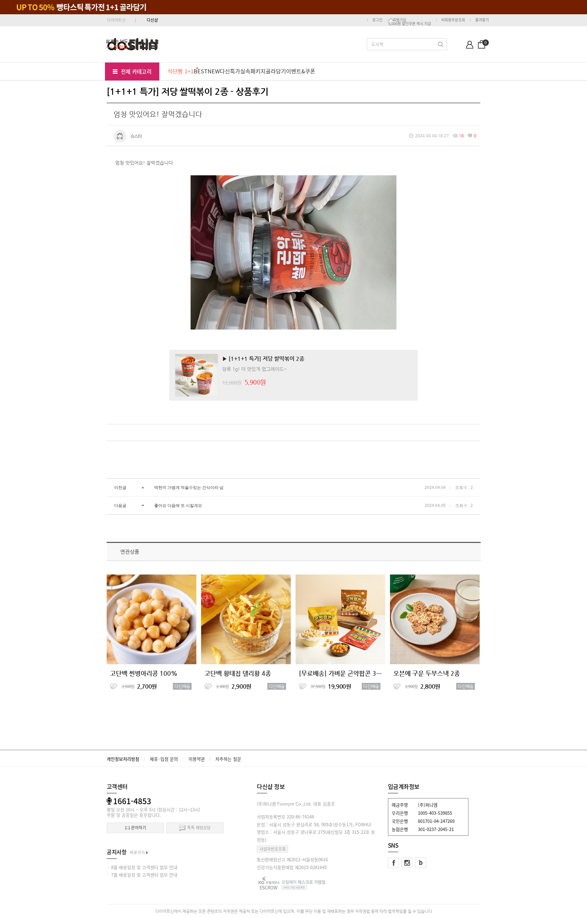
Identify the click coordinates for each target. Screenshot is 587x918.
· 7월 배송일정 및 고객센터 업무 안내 (142, 874)
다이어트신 (116, 20)
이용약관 (197, 759)
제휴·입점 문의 (164, 759)
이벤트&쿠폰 (300, 71)
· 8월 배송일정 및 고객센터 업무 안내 (142, 867)
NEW (214, 71)
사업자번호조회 (273, 849)
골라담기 (276, 71)
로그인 (377, 20)
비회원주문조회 (453, 20)
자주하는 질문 (228, 759)
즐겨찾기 (482, 20)
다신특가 (230, 71)
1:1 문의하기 (135, 828)
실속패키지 (253, 71)
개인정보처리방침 (123, 759)
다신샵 (152, 20)
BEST (201, 71)
